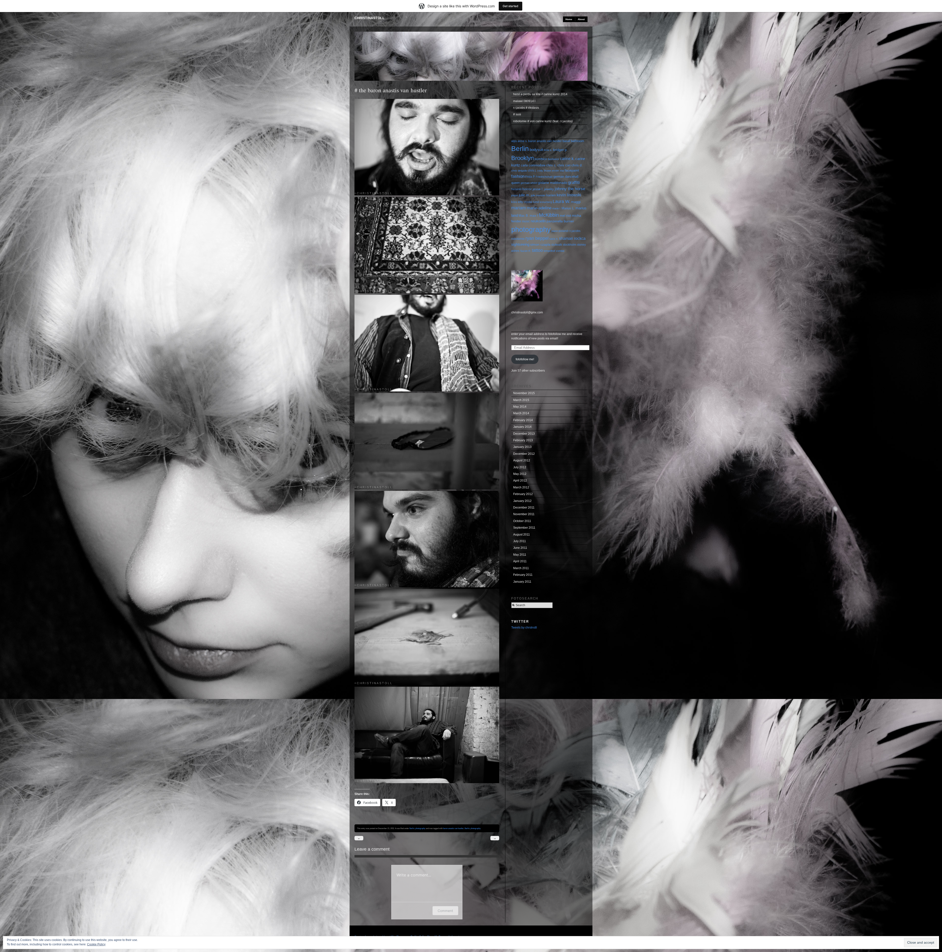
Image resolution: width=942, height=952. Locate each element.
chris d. (577, 165)
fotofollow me (528, 328)
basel (566, 141)
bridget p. (560, 150)
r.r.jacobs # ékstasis (526, 107)
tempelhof (549, 250)
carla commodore (533, 165)
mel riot (565, 215)
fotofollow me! (525, 359)
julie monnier (538, 195)
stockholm (569, 244)
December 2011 (524, 507)
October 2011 (522, 521)
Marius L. (568, 208)
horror (527, 189)
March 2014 (521, 413)
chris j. (532, 170)
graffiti (574, 182)
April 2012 (520, 480)
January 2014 (522, 427)
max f (534, 215)
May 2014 (519, 406)
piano (554, 230)
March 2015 (521, 400)
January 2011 (522, 581)
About (581, 19)
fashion (517, 176)
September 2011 (524, 527)
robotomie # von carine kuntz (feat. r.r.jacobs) (543, 121)
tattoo (537, 250)
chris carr (564, 165)
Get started (510, 6)
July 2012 (519, 467)
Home (568, 19)
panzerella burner (560, 221)
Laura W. (561, 201)
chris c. (551, 165)
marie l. (556, 208)
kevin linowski (569, 195)
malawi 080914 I (524, 101)
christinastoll (369, 18)
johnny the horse (570, 189)
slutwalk (556, 244)
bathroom (577, 141)
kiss (514, 202)
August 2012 (521, 460)
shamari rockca (572, 238)
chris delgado (519, 170)
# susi (517, 114)
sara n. (553, 239)
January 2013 (522, 447)
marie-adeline (539, 208)
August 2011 (521, 534)
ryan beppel (537, 238)
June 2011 (520, 548)
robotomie (518, 239)
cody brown (544, 170)
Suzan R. (525, 250)
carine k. (567, 159)
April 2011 (520, 561)
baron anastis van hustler (453, 828)
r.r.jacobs (574, 231)
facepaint (572, 170)
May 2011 (519, 554)
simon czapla (540, 244)
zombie (560, 250)
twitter (520, 621)
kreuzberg (546, 202)
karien (551, 195)
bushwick (553, 159)
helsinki (516, 189)
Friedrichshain (544, 176)
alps (514, 141)
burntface (541, 159)
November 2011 (524, 514)
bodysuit (536, 149)
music (526, 221)
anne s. (522, 141)
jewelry (549, 189)
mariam (518, 207)
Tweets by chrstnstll (524, 627)
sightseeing (520, 244)
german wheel (529, 182)
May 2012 (519, 474)
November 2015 (524, 393)
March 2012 (521, 487)
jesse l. (538, 189)
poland (563, 231)
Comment (445, 911)
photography (420, 828)
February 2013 (523, 440)
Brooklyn (522, 158)
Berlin (411, 828)
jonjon (514, 195)
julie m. (524, 195)
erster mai (558, 170)
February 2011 (523, 575)
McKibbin (549, 215)
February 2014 (523, 420)
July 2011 (519, 541)
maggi (576, 202)
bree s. (548, 149)
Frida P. (530, 176)
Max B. (524, 215)
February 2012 (523, 494)
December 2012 (524, 454)
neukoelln (538, 221)
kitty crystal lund (528, 202)
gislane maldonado (552, 183)
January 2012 (522, 501)
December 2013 (524, 433)
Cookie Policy (96, 944)
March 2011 (521, 568)
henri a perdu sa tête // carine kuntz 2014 (540, 94)
